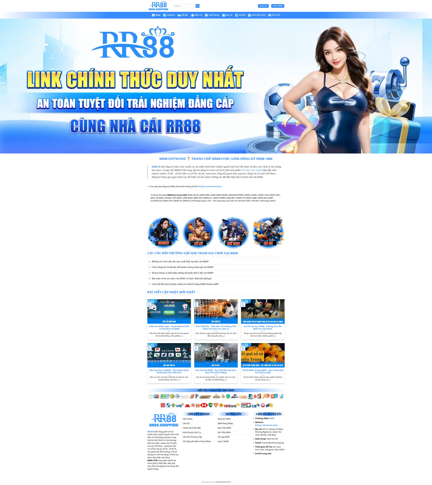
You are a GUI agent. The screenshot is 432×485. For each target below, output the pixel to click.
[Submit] (197, 6)
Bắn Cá (198, 15)
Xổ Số (242, 15)
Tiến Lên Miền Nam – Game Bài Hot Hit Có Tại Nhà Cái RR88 (169, 327)
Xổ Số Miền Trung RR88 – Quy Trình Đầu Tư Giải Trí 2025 (262, 371)
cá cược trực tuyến (251, 170)
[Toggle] (149, 261)
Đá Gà (229, 15)
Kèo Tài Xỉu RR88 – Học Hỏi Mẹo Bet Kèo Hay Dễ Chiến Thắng (216, 371)
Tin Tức (276, 15)
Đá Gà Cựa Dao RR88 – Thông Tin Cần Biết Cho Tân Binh (263, 327)
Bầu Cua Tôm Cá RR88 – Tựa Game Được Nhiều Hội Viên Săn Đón (169, 371)
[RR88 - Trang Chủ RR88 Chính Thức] (158, 6)
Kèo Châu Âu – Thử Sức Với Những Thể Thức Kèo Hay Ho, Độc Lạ (216, 327)
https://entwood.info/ (210, 186)
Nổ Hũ (184, 15)
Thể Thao (214, 15)
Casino (171, 15)
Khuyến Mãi (258, 15)
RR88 (157, 15)
